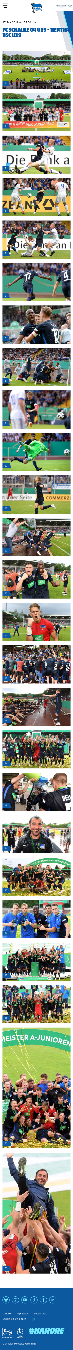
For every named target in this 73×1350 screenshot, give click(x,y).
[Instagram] (15, 1301)
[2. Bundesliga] (7, 1333)
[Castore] (70, 5)
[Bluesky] (6, 1301)
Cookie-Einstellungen (14, 1318)
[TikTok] (34, 1301)
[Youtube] (24, 1301)
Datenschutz (40, 1313)
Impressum (22, 1313)
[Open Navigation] (5, 6)
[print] (33, 1319)
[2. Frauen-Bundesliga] (20, 1333)
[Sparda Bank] (61, 5)
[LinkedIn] (52, 1301)
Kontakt (6, 1313)
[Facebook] (43, 1301)
